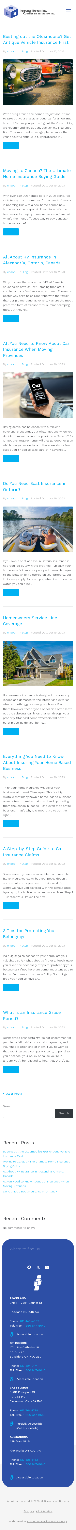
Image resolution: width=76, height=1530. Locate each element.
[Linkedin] (47, 1267)
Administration (44, 1511)
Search (8, 1106)
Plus (11, 145)
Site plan (29, 1511)
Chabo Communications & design (47, 1521)
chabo (11, 51)
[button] (68, 11)
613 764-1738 (29, 1410)
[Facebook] (29, 1267)
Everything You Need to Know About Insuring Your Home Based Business (37, 762)
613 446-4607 (29, 1321)
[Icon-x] (38, 1267)
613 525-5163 (29, 1459)
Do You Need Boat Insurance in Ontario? (30, 1191)
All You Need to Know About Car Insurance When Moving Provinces (36, 349)
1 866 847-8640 (34, 1325)
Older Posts (12, 1093)
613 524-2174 (28, 1365)
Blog (25, 51)
